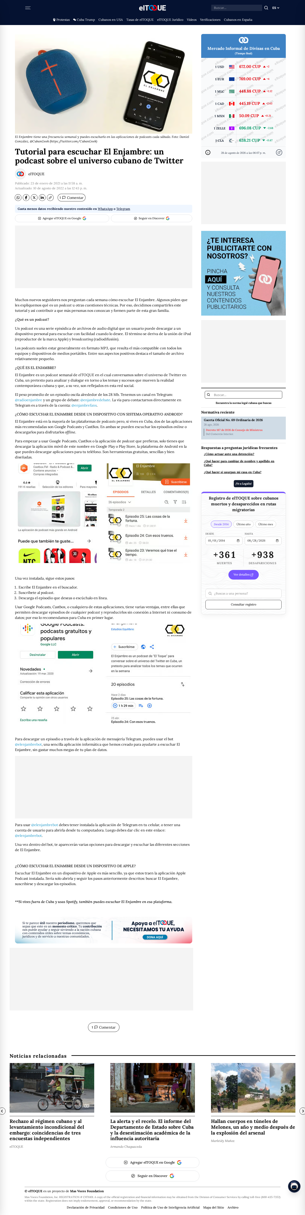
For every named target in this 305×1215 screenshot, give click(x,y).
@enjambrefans (84, 405)
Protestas (63, 20)
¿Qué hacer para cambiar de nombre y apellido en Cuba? (239, 462)
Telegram (123, 209)
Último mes (265, 524)
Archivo (233, 1207)
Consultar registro (243, 604)
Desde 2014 (221, 524)
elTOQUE (36, 174)
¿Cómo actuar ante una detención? (229, 454)
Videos (191, 20)
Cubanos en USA (110, 20)
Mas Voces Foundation (87, 1191)
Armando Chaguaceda (126, 1147)
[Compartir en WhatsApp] (18, 197)
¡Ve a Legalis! (244, 483)
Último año (243, 524)
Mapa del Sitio (213, 1207)
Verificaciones (210, 20)
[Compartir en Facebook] (26, 197)
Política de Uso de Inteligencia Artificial (170, 1207)
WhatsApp (105, 209)
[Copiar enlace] (50, 197)
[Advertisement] (103, 257)
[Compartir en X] (34, 197)
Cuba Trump (86, 20)
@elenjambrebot (28, 744)
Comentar (72, 197)
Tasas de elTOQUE (140, 20)
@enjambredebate (95, 400)
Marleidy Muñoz (223, 1141)
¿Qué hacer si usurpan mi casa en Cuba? (232, 472)
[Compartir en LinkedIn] (42, 197)
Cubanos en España (238, 20)
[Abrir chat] (294, 1186)
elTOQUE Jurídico (170, 20)
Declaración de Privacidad (85, 1207)
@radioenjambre (28, 400)
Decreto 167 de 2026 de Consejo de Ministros (234, 430)
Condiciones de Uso (123, 1207)
